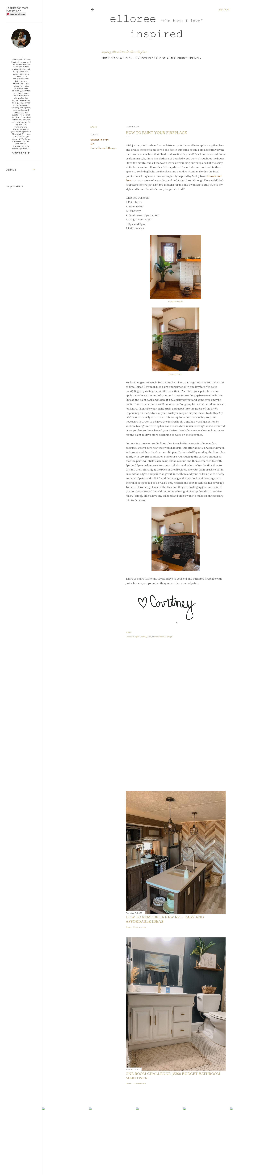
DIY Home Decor (146, 58)
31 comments (139, 927)
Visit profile (21, 153)
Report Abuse (15, 186)
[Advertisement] (159, 95)
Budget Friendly (189, 58)
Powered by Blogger (162, 1165)
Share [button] (93, 126)
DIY (92, 143)
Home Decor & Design (117, 58)
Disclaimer (167, 58)
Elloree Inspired (21, 53)
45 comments (139, 1083)
